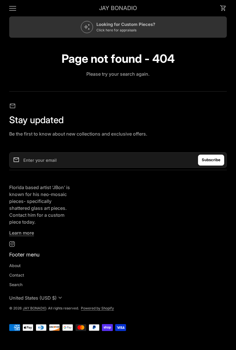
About (15, 265)
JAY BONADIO (118, 8)
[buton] (36, 297)
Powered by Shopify (97, 308)
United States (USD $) (36, 297)
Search (15, 284)
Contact (16, 275)
